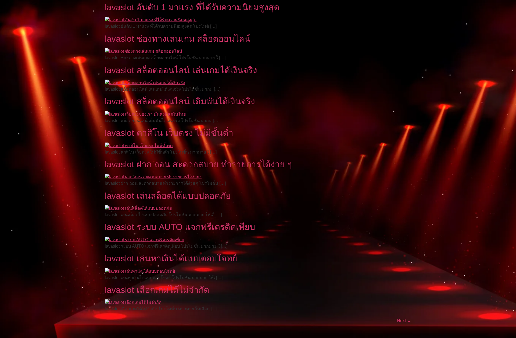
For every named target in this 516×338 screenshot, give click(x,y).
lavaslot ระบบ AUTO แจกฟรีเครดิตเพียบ (180, 227)
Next (404, 320)
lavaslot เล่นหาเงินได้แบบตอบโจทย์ (171, 258)
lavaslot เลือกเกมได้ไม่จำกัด (157, 290)
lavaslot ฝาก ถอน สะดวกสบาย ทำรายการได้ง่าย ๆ (198, 164)
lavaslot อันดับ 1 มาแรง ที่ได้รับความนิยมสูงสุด (192, 7)
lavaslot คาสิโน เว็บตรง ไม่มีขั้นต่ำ (169, 133)
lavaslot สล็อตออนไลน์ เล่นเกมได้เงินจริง (181, 70)
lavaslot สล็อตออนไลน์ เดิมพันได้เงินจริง (180, 101)
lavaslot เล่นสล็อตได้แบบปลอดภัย (168, 196)
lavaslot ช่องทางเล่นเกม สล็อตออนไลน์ (177, 39)
